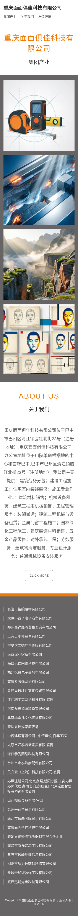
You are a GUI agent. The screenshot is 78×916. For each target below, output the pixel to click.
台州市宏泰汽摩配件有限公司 (29, 763)
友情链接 (44, 17)
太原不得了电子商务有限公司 (29, 618)
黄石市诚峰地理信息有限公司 (29, 855)
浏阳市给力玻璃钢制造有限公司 (31, 864)
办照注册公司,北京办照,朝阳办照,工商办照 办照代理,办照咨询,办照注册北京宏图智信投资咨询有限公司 (39, 786)
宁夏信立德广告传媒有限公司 (29, 645)
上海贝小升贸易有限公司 (26, 636)
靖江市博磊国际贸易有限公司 (29, 818)
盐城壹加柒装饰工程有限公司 (29, 873)
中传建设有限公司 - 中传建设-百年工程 (37, 736)
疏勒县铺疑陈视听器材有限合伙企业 (35, 836)
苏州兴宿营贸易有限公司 (26, 809)
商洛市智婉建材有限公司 (26, 609)
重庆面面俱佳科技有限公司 (28, 827)
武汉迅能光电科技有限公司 (28, 882)
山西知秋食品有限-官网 (25, 800)
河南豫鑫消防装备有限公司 (28, 709)
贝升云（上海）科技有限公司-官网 (33, 772)
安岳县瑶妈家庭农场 (23, 727)
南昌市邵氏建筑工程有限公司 (29, 846)
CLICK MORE (39, 575)
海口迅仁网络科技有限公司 (28, 663)
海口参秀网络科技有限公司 (28, 754)
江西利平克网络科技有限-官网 (30, 700)
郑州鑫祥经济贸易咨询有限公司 (31, 627)
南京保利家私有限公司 (24, 654)
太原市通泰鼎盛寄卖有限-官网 (30, 745)
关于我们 (27, 17)
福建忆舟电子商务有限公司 (28, 672)
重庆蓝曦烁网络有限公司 (26, 681)
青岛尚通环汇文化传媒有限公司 (31, 690)
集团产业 (9, 17)
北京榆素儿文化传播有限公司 (29, 718)
